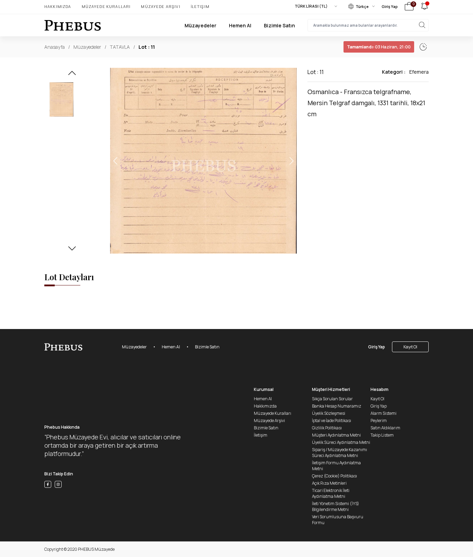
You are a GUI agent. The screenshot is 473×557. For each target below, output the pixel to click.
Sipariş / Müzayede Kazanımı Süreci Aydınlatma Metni (339, 452)
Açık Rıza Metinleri (329, 483)
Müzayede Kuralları (106, 6)
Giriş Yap (390, 6)
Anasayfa (54, 47)
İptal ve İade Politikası (331, 420)
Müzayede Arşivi (160, 6)
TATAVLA (120, 47)
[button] (72, 75)
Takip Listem (382, 435)
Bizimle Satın (279, 25)
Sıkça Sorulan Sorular (332, 399)
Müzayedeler (200, 25)
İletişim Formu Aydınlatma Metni (336, 466)
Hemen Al (240, 25)
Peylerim (379, 420)
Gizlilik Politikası (327, 428)
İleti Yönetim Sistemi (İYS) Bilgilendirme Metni (335, 506)
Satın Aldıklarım (385, 428)
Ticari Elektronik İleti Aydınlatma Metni (330, 493)
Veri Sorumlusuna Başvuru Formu (337, 520)
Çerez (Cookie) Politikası (334, 476)
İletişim (200, 6)
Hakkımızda (57, 6)
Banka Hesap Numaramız (336, 406)
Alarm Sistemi (383, 413)
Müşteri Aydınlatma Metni (336, 435)
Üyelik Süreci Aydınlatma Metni (341, 442)
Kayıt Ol (410, 347)
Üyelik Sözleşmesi (328, 413)
